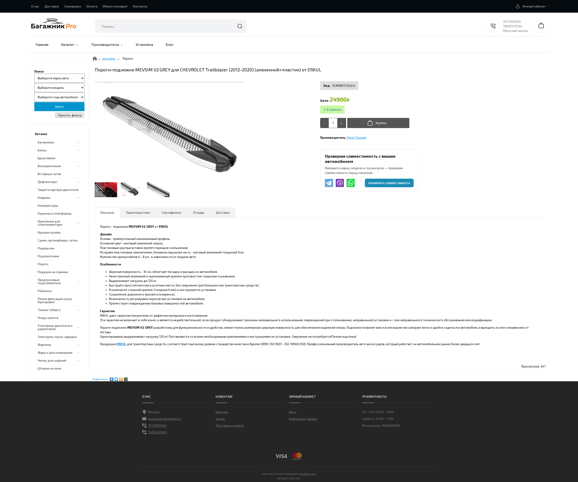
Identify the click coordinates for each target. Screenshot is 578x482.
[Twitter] (116, 378)
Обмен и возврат (115, 6)
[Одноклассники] (121, 378)
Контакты (140, 6)
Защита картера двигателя (58, 190)
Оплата (91, 6)
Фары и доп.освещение (55, 352)
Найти (240, 26)
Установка (144, 44)
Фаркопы (44, 344)
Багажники (46, 142)
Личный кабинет (534, 6)
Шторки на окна (49, 368)
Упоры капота (48, 318)
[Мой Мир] (126, 378)
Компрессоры (48, 205)
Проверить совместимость (389, 183)
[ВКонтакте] (111, 378)
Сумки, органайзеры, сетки (57, 240)
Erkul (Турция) (357, 137)
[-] (324, 123)
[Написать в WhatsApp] (351, 183)
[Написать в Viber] (340, 183)
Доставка (51, 6)
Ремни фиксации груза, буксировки (55, 300)
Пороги (43, 264)
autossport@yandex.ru (164, 419)
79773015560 (512, 21)
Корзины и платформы (55, 213)
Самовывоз (72, 6)
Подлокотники (48, 256)
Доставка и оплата (230, 425)
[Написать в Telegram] (329, 183)
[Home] (95, 58)
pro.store (109, 58)
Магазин (222, 412)
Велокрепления (49, 166)
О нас (35, 6)
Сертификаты (171, 212)
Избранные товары (303, 419)
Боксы (42, 150)
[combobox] (171, 26)
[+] (341, 123)
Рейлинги (45, 291)
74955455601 (157, 432)
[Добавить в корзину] (378, 123)
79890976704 (512, 26)
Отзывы (198, 212)
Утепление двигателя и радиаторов (55, 327)
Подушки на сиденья (53, 272)
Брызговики (46, 158)
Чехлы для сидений (52, 360)
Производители (105, 44)
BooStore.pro (308, 473)
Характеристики (138, 212)
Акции (220, 419)
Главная (41, 44)
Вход (292, 412)
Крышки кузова (49, 232)
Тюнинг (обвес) (49, 310)
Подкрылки (46, 248)
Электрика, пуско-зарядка (57, 337)
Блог (170, 44)
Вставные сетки (49, 174)
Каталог (68, 44)
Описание (107, 212)
